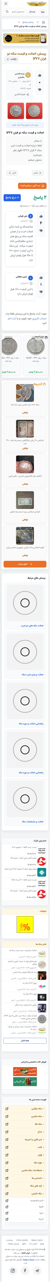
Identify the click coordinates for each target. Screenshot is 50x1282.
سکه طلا (38, 1124)
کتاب (40, 1147)
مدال (40, 1132)
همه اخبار (25, 1040)
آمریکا (41, 1219)
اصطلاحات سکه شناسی (32, 1170)
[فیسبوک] (25, 1271)
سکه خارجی (37, 1194)
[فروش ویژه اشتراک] (25, 38)
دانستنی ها (37, 1178)
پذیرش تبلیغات (13, 1243)
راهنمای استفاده (22, 1240)
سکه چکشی (36, 1109)
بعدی (36, 173)
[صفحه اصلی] (43, 22)
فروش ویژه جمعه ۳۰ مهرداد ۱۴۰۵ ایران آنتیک (20, 869)
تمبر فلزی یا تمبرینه (33, 1140)
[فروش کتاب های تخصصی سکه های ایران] (25, 1075)
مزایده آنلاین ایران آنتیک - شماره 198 (23, 891)
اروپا (41, 1213)
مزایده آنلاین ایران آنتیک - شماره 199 (23, 858)
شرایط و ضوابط (37, 1240)
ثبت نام (32, 11)
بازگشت (13, 59)
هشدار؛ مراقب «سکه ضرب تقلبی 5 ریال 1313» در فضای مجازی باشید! (20, 1017)
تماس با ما (33, 1243)
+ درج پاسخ (12, 197)
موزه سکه (38, 1163)
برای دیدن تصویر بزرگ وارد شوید (25, 125)
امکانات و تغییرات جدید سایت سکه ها (23, 950)
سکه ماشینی (36, 1116)
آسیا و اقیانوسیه (36, 1200)
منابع (24, 1243)
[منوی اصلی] (5, 3)
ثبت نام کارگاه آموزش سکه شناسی (25, 972)
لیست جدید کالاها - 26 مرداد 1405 (24, 880)
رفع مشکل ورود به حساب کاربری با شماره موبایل (22, 963)
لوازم (40, 1155)
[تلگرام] (37, 1271)
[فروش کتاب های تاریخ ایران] (25, 1085)
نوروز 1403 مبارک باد (30, 983)
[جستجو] (7, 12)
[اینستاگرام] (13, 1271)
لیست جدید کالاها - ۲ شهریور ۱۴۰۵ (24, 847)
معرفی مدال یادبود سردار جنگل (26, 1005)
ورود (42, 11)
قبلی (14, 173)
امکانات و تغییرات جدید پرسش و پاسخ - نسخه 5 (22, 1028)
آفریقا (41, 1207)
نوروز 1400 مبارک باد (30, 994)
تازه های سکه (36, 1186)
